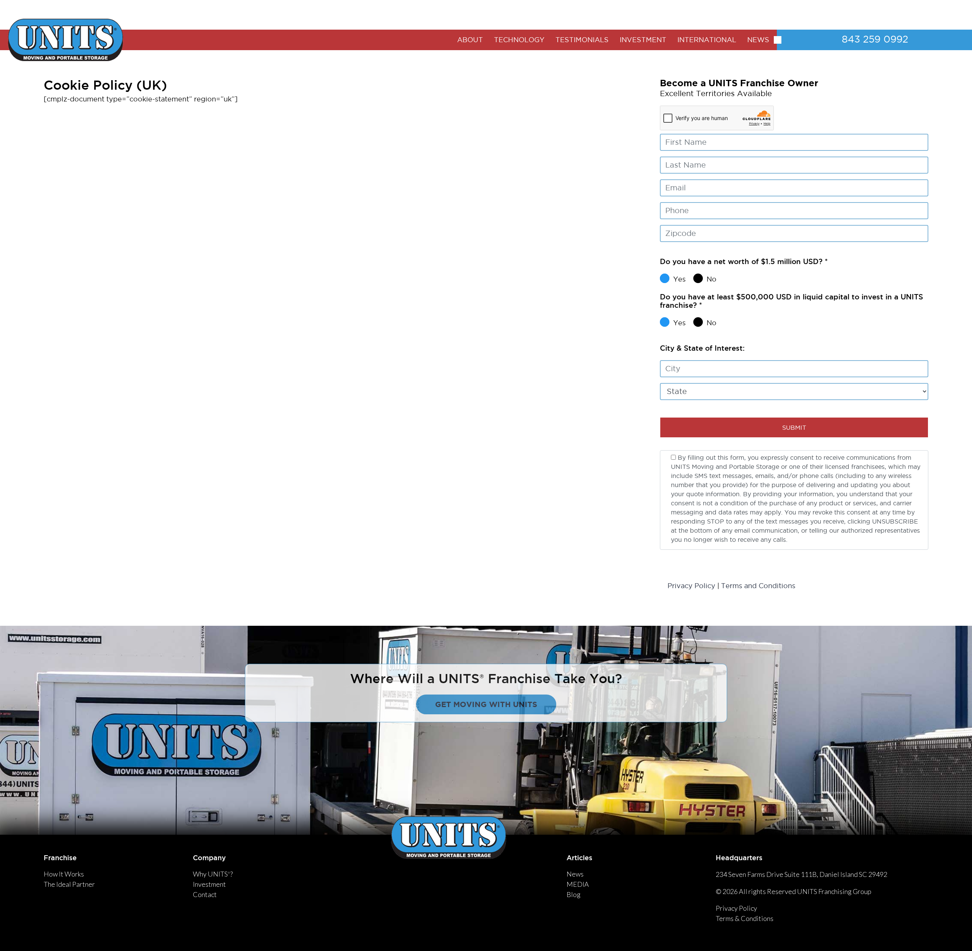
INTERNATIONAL (706, 39)
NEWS (758, 39)
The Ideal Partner (69, 884)
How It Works (64, 874)
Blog (573, 894)
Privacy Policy (691, 585)
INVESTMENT (643, 39)
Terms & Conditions (744, 918)
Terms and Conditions (758, 585)
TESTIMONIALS (582, 39)
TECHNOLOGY (519, 39)
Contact (205, 894)
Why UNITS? (213, 874)
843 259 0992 (875, 39)
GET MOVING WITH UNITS (486, 704)
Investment (209, 884)
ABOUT (470, 39)
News (575, 874)
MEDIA (577, 884)
